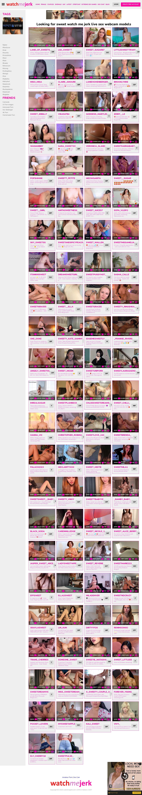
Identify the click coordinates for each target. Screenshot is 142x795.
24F (78, 181)
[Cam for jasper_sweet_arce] (42, 551)
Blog (107, 4)
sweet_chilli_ (122, 403)
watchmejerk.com (69, 790)
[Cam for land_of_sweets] (42, 37)
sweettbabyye (94, 499)
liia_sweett (65, 49)
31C (50, 277)
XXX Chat (101, 4)
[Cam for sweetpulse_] (70, 743)
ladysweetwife (67, 563)
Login (116, 4)
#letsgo (5, 74)
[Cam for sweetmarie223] (125, 551)
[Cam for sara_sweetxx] (70, 133)
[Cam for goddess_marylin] (98, 101)
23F (78, 52)
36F (135, 341)
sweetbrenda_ (122, 435)
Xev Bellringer (8, 110)
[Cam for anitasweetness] (70, 198)
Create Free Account (130, 4)
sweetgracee (94, 306)
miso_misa (36, 82)
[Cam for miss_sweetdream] (70, 679)
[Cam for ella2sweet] (70, 583)
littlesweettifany (125, 49)
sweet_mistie (93, 467)
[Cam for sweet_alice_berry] (125, 519)
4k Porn (5, 112)
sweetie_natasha (96, 659)
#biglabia (6, 94)
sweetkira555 (38, 306)
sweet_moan (65, 370)
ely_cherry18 (38, 756)
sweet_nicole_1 (95, 531)
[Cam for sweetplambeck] (70, 390)
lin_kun (62, 627)
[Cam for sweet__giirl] (42, 198)
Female (43, 4)
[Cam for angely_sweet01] (42, 358)
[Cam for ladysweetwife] (70, 551)
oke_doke (36, 338)
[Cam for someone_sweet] (70, 647)
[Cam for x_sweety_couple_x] (98, 679)
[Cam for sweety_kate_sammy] (70, 326)
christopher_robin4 (70, 435)
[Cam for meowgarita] (98, 166)
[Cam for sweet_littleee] (125, 647)
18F (78, 85)
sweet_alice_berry (125, 531)
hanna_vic (36, 435)
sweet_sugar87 (95, 49)
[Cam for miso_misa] (42, 69)
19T (52, 373)
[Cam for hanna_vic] (42, 422)
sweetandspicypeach (70, 242)
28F (106, 598)
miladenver (93, 595)
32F (80, 277)
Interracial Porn (8, 107)
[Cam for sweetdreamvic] (42, 679)
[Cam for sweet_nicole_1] (98, 519)
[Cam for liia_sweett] (70, 37)
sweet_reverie (94, 563)
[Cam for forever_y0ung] (125, 679)
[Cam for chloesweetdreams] (98, 390)
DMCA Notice (82, 790)
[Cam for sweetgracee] (98, 294)
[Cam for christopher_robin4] (70, 422)
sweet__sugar (122, 178)
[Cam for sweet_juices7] (98, 198)
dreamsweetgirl (68, 274)
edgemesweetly (95, 338)
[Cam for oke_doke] (42, 326)
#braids (5, 63)
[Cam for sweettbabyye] (98, 487)
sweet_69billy (38, 114)
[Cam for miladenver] (98, 583)
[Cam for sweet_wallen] (98, 230)
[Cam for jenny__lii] (125, 101)
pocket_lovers (39, 724)
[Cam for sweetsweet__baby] (42, 487)
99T (138, 373)
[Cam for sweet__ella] (70, 294)
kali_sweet (92, 724)
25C (107, 438)
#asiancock (6, 84)
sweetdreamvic (39, 691)
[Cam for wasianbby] (42, 133)
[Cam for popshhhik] (42, 166)
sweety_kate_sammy (70, 338)
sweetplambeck (67, 403)
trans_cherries (39, 659)
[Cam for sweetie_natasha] (98, 647)
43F (79, 565)
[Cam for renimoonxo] (125, 615)
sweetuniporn (94, 370)
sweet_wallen (95, 242)
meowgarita (93, 178)
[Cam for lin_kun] (70, 615)
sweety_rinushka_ (125, 306)
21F (50, 117)
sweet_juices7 (94, 210)
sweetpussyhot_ (96, 274)
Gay (64, 4)
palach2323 (37, 467)
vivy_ (117, 724)
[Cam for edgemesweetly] (98, 326)
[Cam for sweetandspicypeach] (70, 230)
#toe (4, 76)
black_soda (37, 531)
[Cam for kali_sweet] (98, 711)
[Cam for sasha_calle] (125, 262)
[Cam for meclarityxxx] (70, 454)
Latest (69, 4)
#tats (4, 61)
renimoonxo (121, 627)
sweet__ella (65, 306)
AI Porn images (8, 105)
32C (78, 725)
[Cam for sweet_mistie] (98, 454)
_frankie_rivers (123, 338)
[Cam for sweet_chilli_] (125, 390)
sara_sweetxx (67, 146)
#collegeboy (7, 71)
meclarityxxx (66, 467)
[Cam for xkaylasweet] (42, 615)
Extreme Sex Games (89, 4)
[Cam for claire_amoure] (70, 69)
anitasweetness (67, 210)
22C (107, 52)
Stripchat (76, 4)
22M (106, 245)
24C (138, 52)
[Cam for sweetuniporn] (98, 358)
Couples (50, 4)
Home (38, 4)
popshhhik (36, 178)
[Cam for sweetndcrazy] (125, 583)
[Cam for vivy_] (125, 711)
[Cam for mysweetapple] (70, 711)
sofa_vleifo (121, 210)
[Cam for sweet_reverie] (98, 551)
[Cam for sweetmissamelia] (125, 230)
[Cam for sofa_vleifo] (125, 198)
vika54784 (63, 114)
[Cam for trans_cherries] (42, 647)
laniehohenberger (97, 82)
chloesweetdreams (97, 403)
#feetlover (6, 48)
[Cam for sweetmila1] (125, 454)
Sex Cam (76, 777)
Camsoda (6, 102)
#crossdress (7, 55)
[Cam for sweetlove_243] (98, 422)
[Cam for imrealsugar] (42, 390)
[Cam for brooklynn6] (125, 69)
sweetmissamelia (124, 242)
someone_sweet (67, 659)
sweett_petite (66, 178)
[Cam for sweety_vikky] (70, 487)
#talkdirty (6, 79)
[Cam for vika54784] (70, 101)
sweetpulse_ (65, 756)
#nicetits (6, 53)
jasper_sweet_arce (41, 563)
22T (78, 309)
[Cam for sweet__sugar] (125, 166)
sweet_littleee (123, 659)
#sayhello (6, 87)
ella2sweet (65, 595)
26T (50, 213)
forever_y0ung (123, 691)
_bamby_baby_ (122, 499)
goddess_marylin (96, 114)
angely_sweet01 (40, 370)
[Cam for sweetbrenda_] (125, 422)
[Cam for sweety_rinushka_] (125, 294)
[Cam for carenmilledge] (70, 519)
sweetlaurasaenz (125, 370)
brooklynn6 (121, 82)
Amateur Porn (67, 777)
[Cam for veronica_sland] (98, 133)
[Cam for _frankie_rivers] (125, 326)
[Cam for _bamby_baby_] (125, 487)
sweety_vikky (66, 499)
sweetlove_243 (95, 435)
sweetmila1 (121, 467)
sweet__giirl (37, 210)
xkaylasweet (38, 627)
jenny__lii (119, 114)
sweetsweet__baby (41, 499)
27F (134, 630)
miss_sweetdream (68, 691)
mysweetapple (66, 724)
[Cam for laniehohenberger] (98, 69)
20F (52, 52)
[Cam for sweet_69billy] (42, 101)
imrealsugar (37, 403)
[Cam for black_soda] (42, 519)
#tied (4, 58)
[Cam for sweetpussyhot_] (98, 262)
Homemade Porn (9, 115)
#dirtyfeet (6, 81)
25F (78, 116)
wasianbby (36, 146)
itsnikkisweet (38, 274)
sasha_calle (121, 274)
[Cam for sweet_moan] (70, 358)
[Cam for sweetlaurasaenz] (125, 358)
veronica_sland (95, 146)
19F (80, 213)
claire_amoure (67, 82)
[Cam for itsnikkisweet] (42, 262)
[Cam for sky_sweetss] (42, 230)
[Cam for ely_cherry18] (42, 743)
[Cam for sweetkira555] (42, 294)
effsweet (35, 595)
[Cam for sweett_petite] (70, 166)
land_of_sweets (40, 49)
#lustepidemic (8, 89)
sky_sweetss (38, 242)
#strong (5, 68)
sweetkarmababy (124, 146)
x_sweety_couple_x (98, 691)
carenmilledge (66, 531)
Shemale (58, 4)
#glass (5, 45)
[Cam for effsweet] (42, 583)
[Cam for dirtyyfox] (98, 615)
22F (134, 85)
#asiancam (6, 92)
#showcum (6, 66)
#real (4, 50)
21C (80, 662)
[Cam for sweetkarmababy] (125, 133)
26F (106, 727)
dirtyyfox (92, 627)
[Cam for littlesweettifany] (125, 37)
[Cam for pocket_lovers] (42, 711)
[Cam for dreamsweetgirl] (70, 262)
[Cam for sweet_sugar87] (98, 37)
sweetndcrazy (122, 595)
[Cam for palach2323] (42, 454)
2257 (90, 790)
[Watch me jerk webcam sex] (19, 4)
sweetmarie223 (123, 563)
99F (50, 309)
